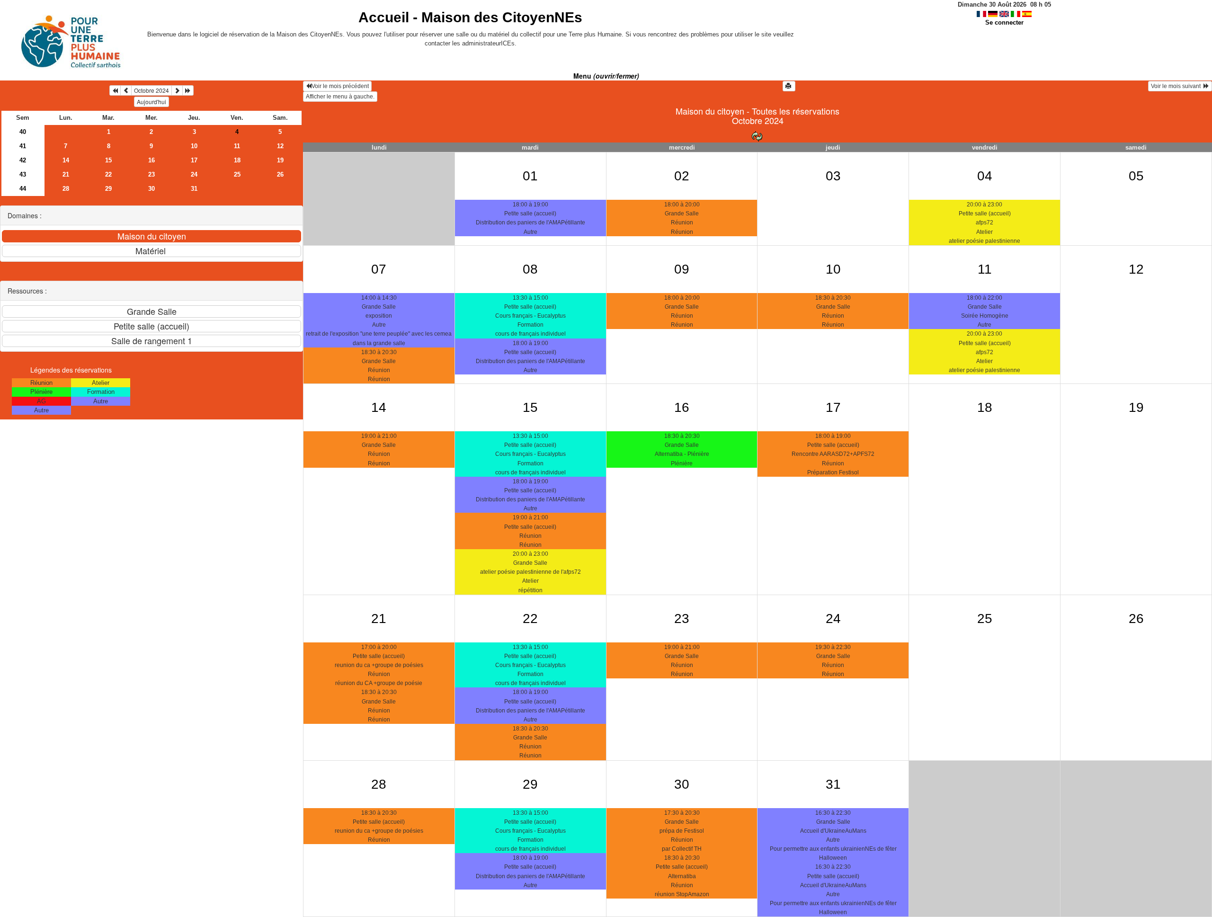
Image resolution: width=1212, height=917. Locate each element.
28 (65, 188)
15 (108, 160)
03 (833, 176)
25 (237, 174)
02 (681, 176)
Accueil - (470, 17)
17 (194, 160)
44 (22, 188)
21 (65, 174)
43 (22, 174)
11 (237, 146)
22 (108, 174)
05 (1136, 176)
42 (22, 160)
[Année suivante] (188, 90)
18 (237, 160)
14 (65, 160)
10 (194, 146)
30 (151, 188)
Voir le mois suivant (1177, 86)
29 (108, 188)
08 (530, 269)
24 (194, 174)
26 (280, 174)
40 (22, 131)
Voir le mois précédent (340, 86)
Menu (606, 75)
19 (280, 160)
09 (681, 269)
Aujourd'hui (151, 102)
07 (378, 269)
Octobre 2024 (151, 90)
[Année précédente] (115, 90)
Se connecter (1004, 22)
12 (280, 146)
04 (984, 176)
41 (22, 146)
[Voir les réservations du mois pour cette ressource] (126, 90)
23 (151, 174)
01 (530, 176)
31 (194, 188)
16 (151, 160)
